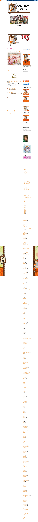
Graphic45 (24, 317)
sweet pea (24, 470)
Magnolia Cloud (24, 364)
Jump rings (24, 332)
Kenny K (24, 346)
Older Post (21, 110)
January (25, 211)
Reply (9, 90)
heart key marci (24, 324)
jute (23, 333)
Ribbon (24, 437)
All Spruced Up (25, 192)
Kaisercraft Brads (24, 339)
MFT (23, 392)
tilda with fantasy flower (25, 480)
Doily (23, 287)
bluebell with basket (25, 241)
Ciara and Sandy (24, 264)
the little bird (24, 476)
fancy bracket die (25, 301)
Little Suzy (24, 358)
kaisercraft (24, 336)
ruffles (23, 440)
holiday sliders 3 (24, 327)
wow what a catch (25, 517)
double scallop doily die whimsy (26, 289)
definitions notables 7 (25, 281)
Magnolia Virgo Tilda (25, 377)
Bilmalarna (24, 237)
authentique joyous (25, 221)
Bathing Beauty (24, 226)
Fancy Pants (24, 302)
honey (23, 328)
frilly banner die (24, 308)
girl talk (24, 312)
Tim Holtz (24, 481)
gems (23, 311)
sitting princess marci (25, 451)
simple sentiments (25, 450)
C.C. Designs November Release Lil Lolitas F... (27, 196)
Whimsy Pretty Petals (25, 504)
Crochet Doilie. (24, 274)
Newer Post (8, 110)
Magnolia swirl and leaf (25, 373)
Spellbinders (24, 457)
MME (23, 397)
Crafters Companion (25, 272)
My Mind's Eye (24, 403)
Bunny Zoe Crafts (18, 51)
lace (23, 353)
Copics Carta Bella (25, 268)
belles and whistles (25, 233)
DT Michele (14, 81)
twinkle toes (24, 486)
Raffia (23, 431)
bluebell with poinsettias (25, 242)
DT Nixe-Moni (24, 291)
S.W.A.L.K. (24, 441)
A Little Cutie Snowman (26, 180)
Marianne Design (25, 384)
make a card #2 (24, 378)
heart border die (24, 323)
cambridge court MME (25, 252)
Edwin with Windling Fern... (27, 193)
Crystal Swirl (24, 276)
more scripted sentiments (25, 400)
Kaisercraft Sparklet (25, 337)
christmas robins (24, 263)
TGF (23, 474)
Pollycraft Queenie (25, 423)
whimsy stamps (8, 82)
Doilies (24, 286)
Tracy (23, 484)
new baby (24, 406)
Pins (23, 421)
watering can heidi (25, 491)
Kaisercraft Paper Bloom (25, 341)
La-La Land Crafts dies (25, 351)
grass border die (24, 318)
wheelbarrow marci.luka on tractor (26, 495)
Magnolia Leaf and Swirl (25, 367)
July (24, 205)
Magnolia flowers (25, 366)
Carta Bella (24, 256)
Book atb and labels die (25, 244)
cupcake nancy (24, 277)
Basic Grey (24, 225)
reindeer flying (24, 435)
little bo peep (24, 356)
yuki (23, 518)
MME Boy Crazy (24, 398)
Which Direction (24, 496)
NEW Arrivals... (25, 188)
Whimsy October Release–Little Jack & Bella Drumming (27, 199)
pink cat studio (24, 420)
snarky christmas (24, 454)
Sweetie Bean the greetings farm (26, 472)
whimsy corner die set (25, 500)
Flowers (24, 306)
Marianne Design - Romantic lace (26, 385)
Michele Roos (24, 393)
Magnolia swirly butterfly (25, 374)
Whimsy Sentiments (25, 505)
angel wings (24, 219)
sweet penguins (24, 471)
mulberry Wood (24, 402)
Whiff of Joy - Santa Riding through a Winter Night (27, 184)
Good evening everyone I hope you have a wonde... (27, 185)
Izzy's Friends (24, 331)
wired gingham (24, 514)
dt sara (23, 292)
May (24, 207)
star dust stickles (24, 460)
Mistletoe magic (24, 396)
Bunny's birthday (25, 249)
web (23, 492)
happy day (24, 321)
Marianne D (24, 383)
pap (23, 411)
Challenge (24, 259)
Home (14, 110)
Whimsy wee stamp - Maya (25, 509)
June (24, 206)
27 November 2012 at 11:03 (14, 88)
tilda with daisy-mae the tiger (26, 479)
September (25, 203)
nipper (23, 407)
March (25, 209)
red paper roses (24, 434)
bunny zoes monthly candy (26, 247)
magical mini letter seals (25, 362)
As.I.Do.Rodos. (10, 88)
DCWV (24, 279)
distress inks (24, 284)
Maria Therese (24, 381)
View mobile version (14, 111)
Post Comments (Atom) (12, 113)
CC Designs (24, 257)
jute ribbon (24, 334)
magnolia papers (24, 368)
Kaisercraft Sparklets (25, 342)
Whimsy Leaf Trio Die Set (10, 70)
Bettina (24, 234)
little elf (24, 357)
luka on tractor (24, 361)
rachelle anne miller (25, 430)
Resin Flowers (24, 436)
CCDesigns (24, 258)
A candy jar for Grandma (26, 181)
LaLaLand (24, 354)
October (25, 202)
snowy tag (24, 455)
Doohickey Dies (24, 288)
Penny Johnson (24, 417)
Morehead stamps (25, 401)
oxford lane (24, 410)
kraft (23, 348)
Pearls (23, 416)
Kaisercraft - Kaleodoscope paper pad (27, 338)
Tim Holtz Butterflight (25, 482)
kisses (23, 347)
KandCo (24, 344)
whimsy (24, 499)
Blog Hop (24, 239)
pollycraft (24, 422)
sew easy (24, 447)
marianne (24, 382)
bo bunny (24, 243)
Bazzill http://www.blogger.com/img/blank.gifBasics (27, 229)
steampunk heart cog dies (25, 461)
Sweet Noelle (25, 172)
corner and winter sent (25, 269)
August (25, 204)
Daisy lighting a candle (25, 278)
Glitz (23, 313)
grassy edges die (24, 319)
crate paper (24, 273)
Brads (23, 246)
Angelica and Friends (25, 220)
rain (23, 433)
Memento (24, 391)
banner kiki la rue (25, 223)
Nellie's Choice (24, 405)
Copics (23, 267)
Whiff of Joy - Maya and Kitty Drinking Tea (27, 190)
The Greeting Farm (25, 475)
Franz (23, 307)
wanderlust (24, 489)
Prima (23, 425)
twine (23, 485)
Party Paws (24, 412)
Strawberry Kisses (25, 466)
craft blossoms (24, 271)
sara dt (23, 442)
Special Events (24, 456)
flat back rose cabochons (25, 304)
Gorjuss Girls (24, 316)
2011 (24, 212)
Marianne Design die (25, 388)
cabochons (24, 251)
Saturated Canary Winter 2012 (27, 182)
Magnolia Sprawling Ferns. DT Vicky (27, 371)
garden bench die (25, 309)
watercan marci (24, 490)
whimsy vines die (25, 508)
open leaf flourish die (25, 408)
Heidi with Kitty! (26, 174)
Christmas (24, 262)
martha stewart (24, 390)
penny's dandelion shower (25, 418)
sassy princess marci (25, 445)
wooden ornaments (25, 516)
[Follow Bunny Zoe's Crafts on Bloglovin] (26, 49)
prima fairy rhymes (25, 426)
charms (23, 261)
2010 (24, 213)
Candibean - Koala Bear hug (26, 254)
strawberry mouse (25, 467)
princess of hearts (25, 427)
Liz (23, 359)
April (25, 208)
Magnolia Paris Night (25, 369)
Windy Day (25, 194)
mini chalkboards (25, 395)
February (25, 210)
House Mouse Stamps (25, 329)
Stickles (24, 465)
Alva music (24, 218)
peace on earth (24, 413)
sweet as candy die (25, 469)
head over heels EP (25, 322)
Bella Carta (24, 232)
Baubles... (25, 169)
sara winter (24, 443)
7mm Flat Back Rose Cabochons (11, 69)
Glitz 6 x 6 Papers (25, 314)
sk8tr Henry (24, 452)
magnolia (24, 363)
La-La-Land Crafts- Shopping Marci (26, 352)
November (25, 168)
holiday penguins (25, 326)
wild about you (24, 510)
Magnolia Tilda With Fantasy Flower (27, 376)
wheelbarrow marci (25, 494)
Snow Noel (25, 179)
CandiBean (24, 253)
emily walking (24, 298)
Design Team (10, 81)
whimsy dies (24, 501)
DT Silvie (24, 293)
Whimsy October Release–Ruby (27, 201)
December (25, 167)
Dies (12, 81)
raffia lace (24, 432)
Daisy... (25, 175)
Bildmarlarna (24, 236)
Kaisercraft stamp (25, 343)
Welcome (24, 493)
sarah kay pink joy (25, 444)
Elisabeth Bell (18, 81)
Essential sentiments (25, 299)
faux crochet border (25, 303)
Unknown (9, 92)
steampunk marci (24, 462)
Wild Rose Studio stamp (25, 513)
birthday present (24, 238)
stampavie (24, 459)
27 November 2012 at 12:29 (13, 92)
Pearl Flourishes (24, 415)
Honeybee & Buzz (10, 68)
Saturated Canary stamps (25, 446)
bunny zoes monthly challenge (26, 248)
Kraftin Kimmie (24, 349)
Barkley (24, 224)
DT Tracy (24, 294)
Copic (23, 266)
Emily (23, 297)
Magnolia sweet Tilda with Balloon (26, 372)
